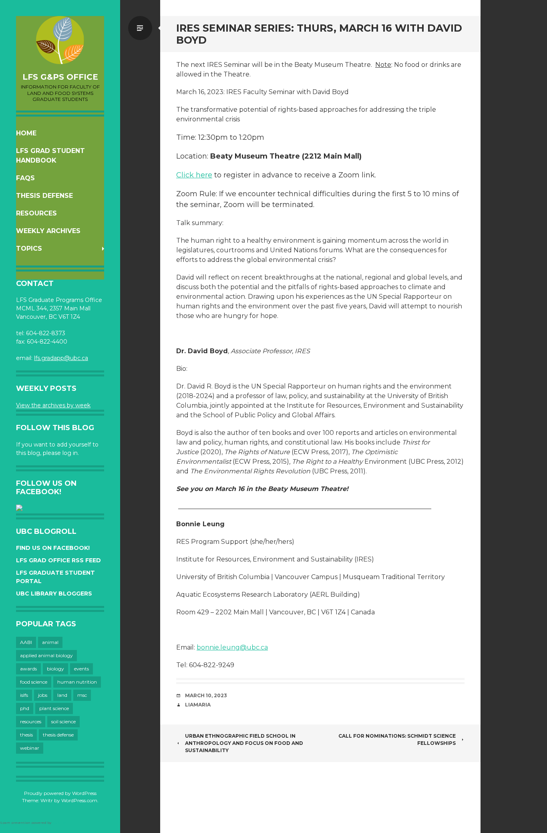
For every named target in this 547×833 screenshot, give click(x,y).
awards (28, 669)
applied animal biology (46, 655)
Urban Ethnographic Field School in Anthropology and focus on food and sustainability (244, 743)
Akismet (59, 823)
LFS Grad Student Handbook (50, 155)
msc (82, 695)
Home (26, 133)
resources (30, 721)
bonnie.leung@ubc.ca (232, 647)
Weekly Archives (48, 231)
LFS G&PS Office (60, 77)
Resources (36, 213)
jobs (42, 695)
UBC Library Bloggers (54, 593)
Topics (29, 248)
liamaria (198, 705)
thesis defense (58, 735)
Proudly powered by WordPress (60, 793)
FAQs (25, 178)
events (81, 669)
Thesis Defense (44, 195)
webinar (29, 748)
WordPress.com (79, 800)
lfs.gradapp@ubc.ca (61, 358)
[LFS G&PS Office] (60, 40)
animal (50, 642)
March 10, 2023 (206, 695)
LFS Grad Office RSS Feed (58, 560)
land (62, 695)
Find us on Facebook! (53, 547)
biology (55, 669)
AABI (26, 642)
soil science (63, 721)
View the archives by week (53, 405)
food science (33, 682)
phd (24, 708)
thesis (26, 735)
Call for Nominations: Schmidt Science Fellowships (397, 739)
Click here (194, 175)
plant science (54, 708)
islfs (24, 695)
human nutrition (77, 682)
